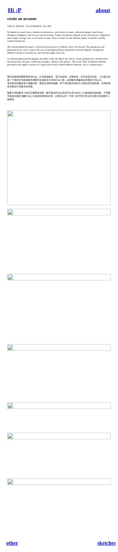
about (103, 10)
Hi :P (14, 10)
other (12, 543)
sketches (106, 543)
